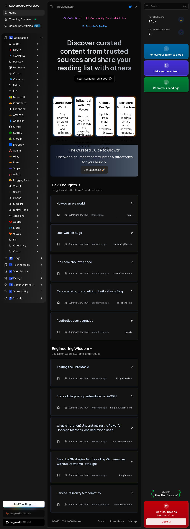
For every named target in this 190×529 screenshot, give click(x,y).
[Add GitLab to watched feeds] (36, 233)
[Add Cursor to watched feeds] (36, 73)
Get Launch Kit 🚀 (94, 170)
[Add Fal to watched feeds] (36, 239)
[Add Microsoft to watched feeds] (36, 97)
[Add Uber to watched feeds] (36, 162)
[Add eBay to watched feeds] (36, 156)
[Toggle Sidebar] (47, 264)
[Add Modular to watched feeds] (36, 204)
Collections (74, 18)
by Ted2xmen (74, 521)
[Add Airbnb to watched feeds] (36, 174)
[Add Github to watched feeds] (36, 127)
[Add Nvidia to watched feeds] (36, 85)
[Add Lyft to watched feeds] (36, 91)
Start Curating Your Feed (92, 78)
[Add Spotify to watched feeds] (36, 132)
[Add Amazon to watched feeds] (36, 115)
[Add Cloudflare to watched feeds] (36, 103)
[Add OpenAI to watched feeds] (36, 198)
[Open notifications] (136, 6)
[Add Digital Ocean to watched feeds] (36, 210)
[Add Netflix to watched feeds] (36, 49)
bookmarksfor (66, 6)
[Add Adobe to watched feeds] (36, 221)
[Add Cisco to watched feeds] (36, 251)
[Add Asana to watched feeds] (36, 150)
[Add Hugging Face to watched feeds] (36, 180)
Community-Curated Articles (108, 18)
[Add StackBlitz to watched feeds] (36, 55)
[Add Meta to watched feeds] (36, 227)
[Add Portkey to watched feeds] (36, 61)
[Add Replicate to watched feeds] (36, 67)
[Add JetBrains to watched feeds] (36, 216)
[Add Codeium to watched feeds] (36, 79)
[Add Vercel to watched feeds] (36, 186)
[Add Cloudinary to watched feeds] (36, 245)
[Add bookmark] (58, 215)
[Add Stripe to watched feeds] (36, 168)
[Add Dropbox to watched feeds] (36, 144)
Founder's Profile (96, 26)
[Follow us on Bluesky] (130, 6)
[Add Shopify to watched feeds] (36, 138)
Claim (165, 521)
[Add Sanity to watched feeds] (36, 192)
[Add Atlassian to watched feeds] (36, 121)
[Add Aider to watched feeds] (36, 43)
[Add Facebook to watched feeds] (36, 109)
